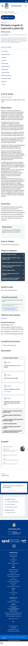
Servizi (5, 11)
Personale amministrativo (13, 563)
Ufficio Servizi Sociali (7, 446)
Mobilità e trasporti (13, 579)
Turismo (13, 578)
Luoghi (13, 565)
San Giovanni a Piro (16, 6)
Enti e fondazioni (13, 560)
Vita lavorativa (11, 11)
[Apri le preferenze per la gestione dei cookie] (2, 643)
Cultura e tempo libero (13, 571)
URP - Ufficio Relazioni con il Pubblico (13, 616)
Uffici (13, 558)
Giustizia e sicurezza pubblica (13, 581)
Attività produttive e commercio (13, 574)
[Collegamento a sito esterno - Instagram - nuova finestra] (13, 621)
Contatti (13, 604)
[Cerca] (25, 5)
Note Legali (11, 637)
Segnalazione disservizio (13, 629)
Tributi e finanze (13, 583)
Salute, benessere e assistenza (13, 586)
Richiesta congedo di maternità (9, 254)
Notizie (13, 591)
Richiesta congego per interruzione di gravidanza (10, 274)
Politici (13, 561)
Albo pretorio (13, 600)
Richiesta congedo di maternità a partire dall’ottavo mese (11, 258)
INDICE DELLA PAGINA (6, 47)
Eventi (13, 594)
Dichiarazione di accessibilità (13, 631)
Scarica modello (7, 391)
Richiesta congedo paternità (8, 270)
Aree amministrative (13, 555)
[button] (26, 1)
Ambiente (13, 584)
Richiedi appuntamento (9, 309)
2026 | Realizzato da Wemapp (14, 640)
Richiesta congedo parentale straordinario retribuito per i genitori (11, 266)
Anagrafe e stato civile (13, 569)
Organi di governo (13, 556)
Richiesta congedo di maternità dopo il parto (12, 262)
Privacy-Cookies (4, 637)
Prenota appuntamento (13, 626)
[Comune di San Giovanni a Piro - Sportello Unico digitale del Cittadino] (6, 5)
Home (2, 11)
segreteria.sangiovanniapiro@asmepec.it (13, 613)
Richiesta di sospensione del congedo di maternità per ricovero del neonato (11, 278)
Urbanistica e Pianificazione (13, 576)
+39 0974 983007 (13, 611)
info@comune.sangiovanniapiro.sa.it (13, 614)
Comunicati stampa (13, 592)
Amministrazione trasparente (13, 602)
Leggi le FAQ (13, 627)
